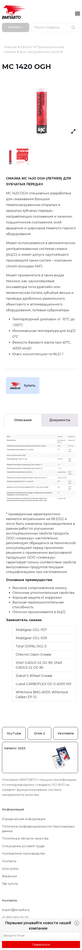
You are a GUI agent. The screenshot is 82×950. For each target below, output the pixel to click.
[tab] (23, 420)
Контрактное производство (23, 853)
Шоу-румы (10, 868)
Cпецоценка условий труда (23, 846)
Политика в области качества (25, 838)
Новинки (10, 35)
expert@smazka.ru (16, 910)
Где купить (10, 883)
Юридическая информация (24, 819)
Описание (23, 420)
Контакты (9, 861)
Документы (59, 420)
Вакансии (9, 876)
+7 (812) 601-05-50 (15, 917)
